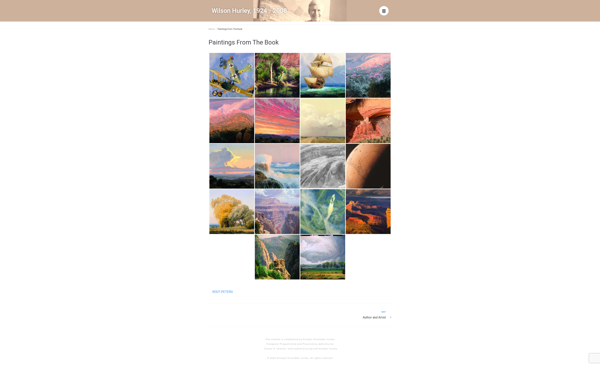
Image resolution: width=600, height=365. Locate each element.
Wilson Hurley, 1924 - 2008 (249, 10)
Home (212, 29)
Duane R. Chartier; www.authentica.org (288, 348)
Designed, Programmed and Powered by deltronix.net (300, 344)
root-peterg (222, 292)
